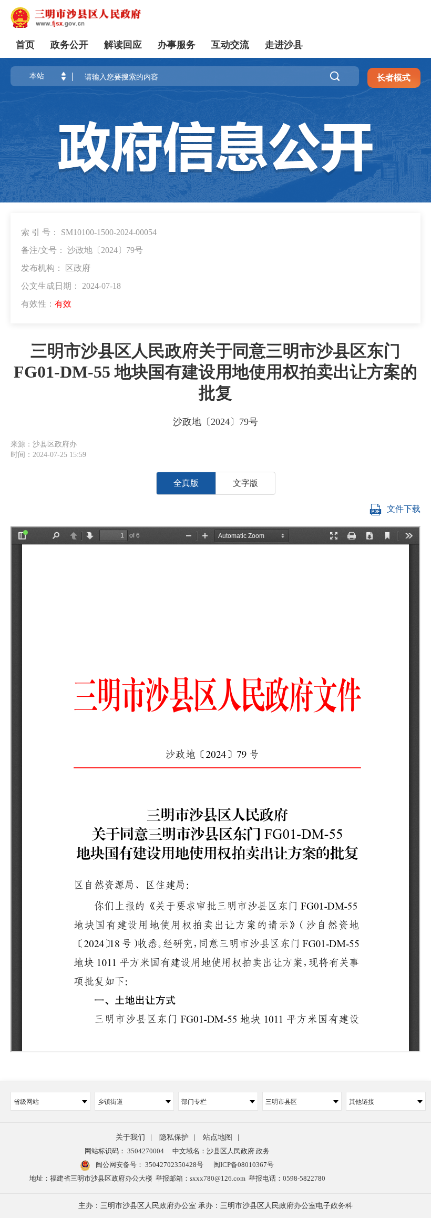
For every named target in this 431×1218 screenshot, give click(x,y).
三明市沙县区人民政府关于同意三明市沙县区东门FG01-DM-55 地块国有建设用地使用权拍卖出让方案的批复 (215, 371)
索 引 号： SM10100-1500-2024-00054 (89, 232)
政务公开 (69, 44)
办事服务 (177, 44)
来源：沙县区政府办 (44, 444)
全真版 (186, 483)
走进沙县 (284, 44)
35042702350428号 (173, 1165)
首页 (25, 44)
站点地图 (217, 1137)
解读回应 (123, 44)
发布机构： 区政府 (55, 267)
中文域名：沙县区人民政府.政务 (221, 1151)
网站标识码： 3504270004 (124, 1151)
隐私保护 (174, 1137)
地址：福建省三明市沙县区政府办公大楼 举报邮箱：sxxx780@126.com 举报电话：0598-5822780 (177, 1178)
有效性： (46, 303)
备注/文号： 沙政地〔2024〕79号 (82, 250)
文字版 (245, 483)
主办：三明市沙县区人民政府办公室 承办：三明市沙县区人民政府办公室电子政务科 (215, 1206)
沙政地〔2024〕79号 (215, 422)
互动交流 (230, 44)
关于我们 (130, 1137)
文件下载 (403, 508)
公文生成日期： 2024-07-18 (71, 285)
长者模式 (394, 77)
